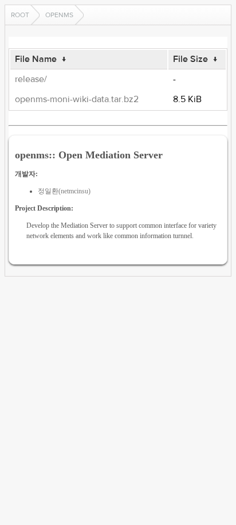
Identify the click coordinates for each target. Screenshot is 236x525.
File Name (36, 59)
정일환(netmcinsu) (64, 191)
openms (59, 15)
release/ (31, 79)
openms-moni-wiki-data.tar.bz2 (77, 99)
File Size (190, 59)
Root (20, 15)
